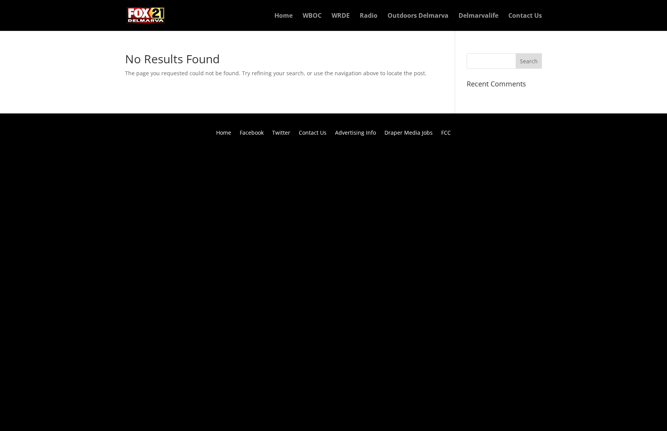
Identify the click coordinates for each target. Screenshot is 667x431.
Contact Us (525, 16)
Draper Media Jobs (408, 133)
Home (283, 16)
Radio (369, 16)
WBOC (312, 16)
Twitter (281, 133)
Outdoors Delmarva (418, 16)
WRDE (341, 16)
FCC (446, 133)
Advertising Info (355, 133)
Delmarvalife (478, 16)
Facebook (252, 133)
